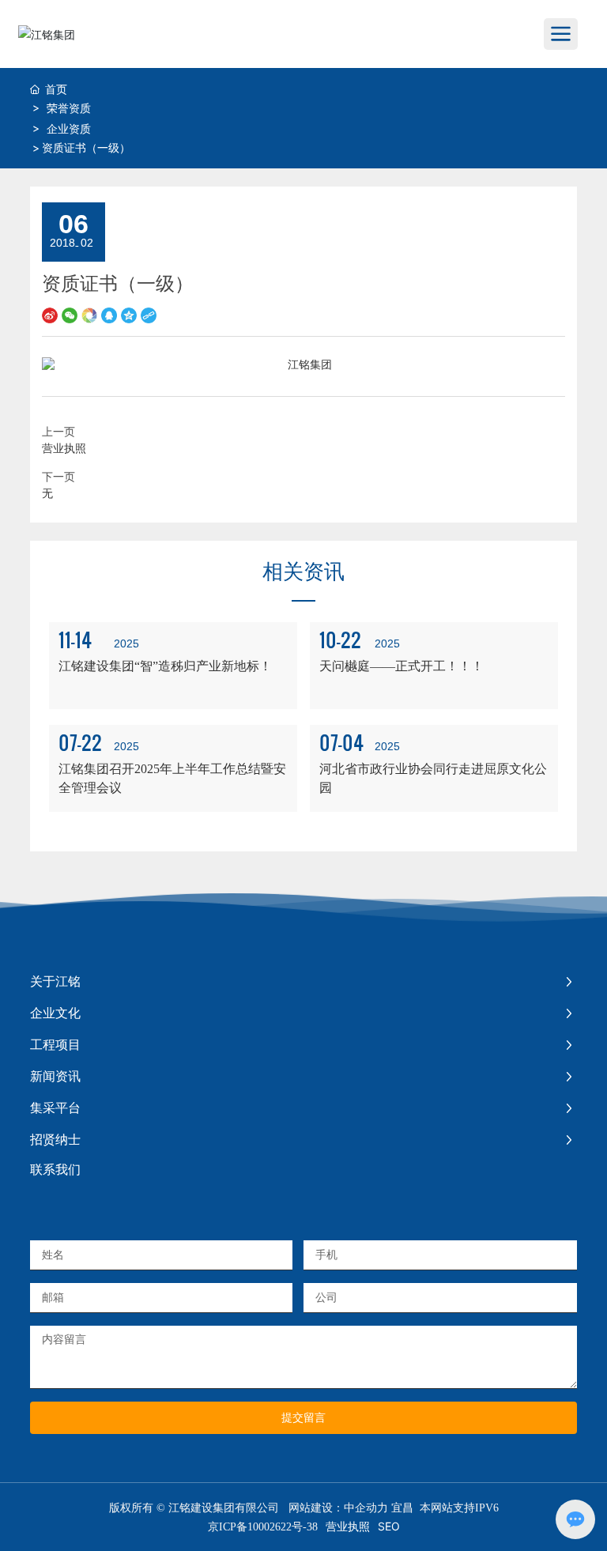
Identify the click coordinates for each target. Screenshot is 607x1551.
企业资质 (69, 128)
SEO (389, 1526)
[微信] (69, 313)
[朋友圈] (89, 313)
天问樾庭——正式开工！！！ (401, 666)
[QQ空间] (129, 313)
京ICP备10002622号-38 (263, 1527)
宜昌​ (402, 1508)
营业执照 (64, 448)
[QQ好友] (109, 313)
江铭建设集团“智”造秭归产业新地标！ (165, 666)
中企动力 (366, 1508)
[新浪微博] (50, 313)
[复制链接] (148, 313)
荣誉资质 (69, 108)
